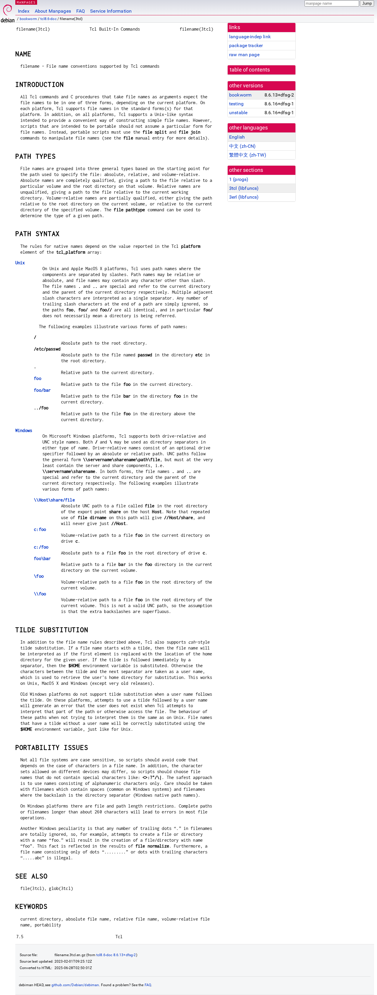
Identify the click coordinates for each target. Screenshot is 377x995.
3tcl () (244, 188)
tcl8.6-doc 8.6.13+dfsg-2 (116, 955)
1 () (238, 179)
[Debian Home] (7, 12)
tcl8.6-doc (48, 19)
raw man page (244, 54)
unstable (238, 112)
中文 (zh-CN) (242, 146)
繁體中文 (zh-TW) (247, 155)
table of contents (250, 70)
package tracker (246, 45)
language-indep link (250, 36)
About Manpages (53, 11)
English (237, 137)
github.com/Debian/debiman (75, 985)
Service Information (111, 11)
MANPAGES (26, 2)
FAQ (80, 11)
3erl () (244, 197)
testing (236, 104)
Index (23, 11)
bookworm (28, 19)
